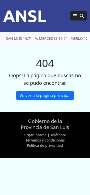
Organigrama (35, 134)
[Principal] (78, 15)
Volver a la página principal (45, 95)
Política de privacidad (45, 145)
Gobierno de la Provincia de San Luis (45, 124)
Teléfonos (58, 134)
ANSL (24, 15)
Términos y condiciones (45, 140)
